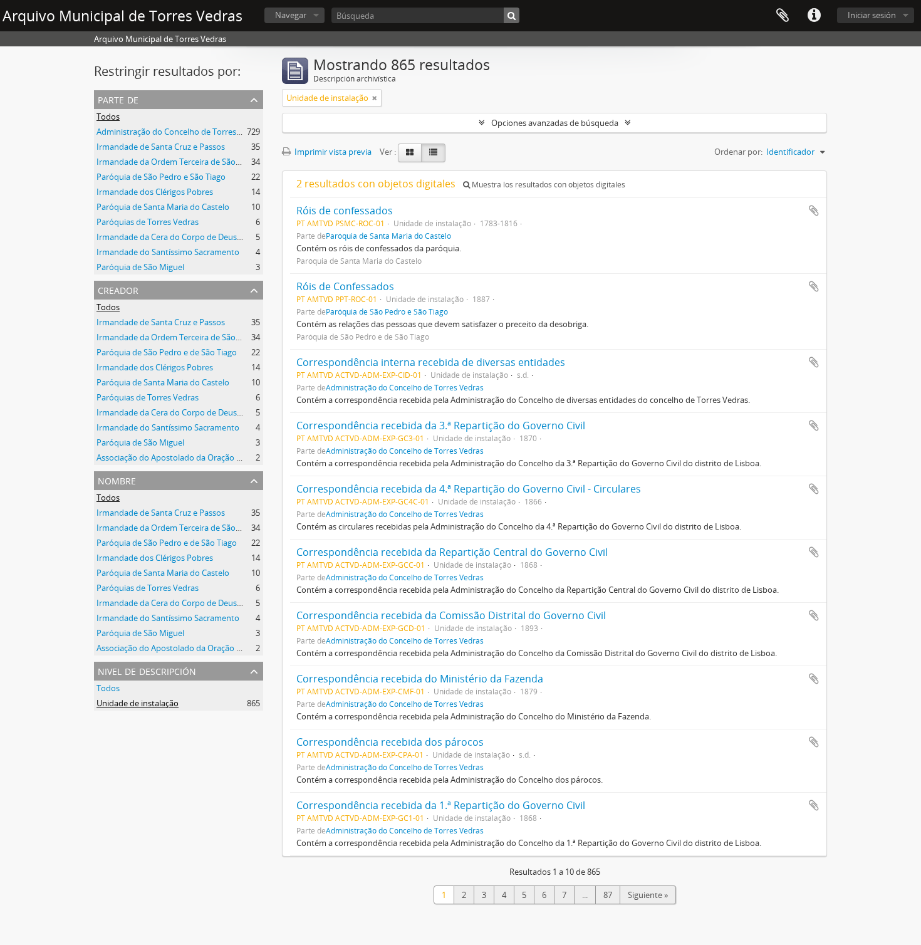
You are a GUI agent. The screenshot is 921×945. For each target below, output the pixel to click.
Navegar (290, 15)
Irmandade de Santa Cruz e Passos (160, 146)
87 (607, 895)
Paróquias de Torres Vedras (147, 221)
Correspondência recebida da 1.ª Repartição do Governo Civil (440, 805)
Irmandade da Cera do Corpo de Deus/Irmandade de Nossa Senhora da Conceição (249, 412)
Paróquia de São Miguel (140, 267)
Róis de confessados (344, 210)
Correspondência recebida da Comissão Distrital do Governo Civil (451, 615)
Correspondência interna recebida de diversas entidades (430, 362)
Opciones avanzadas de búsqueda (554, 122)
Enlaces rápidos (814, 15)
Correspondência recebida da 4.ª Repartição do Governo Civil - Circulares (468, 489)
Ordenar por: (738, 151)
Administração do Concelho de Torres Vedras (180, 131)
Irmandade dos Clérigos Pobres (154, 191)
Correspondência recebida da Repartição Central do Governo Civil (452, 552)
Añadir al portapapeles (814, 210)
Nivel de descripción (147, 670)
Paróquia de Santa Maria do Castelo (162, 206)
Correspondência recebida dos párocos (390, 742)
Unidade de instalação (137, 703)
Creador (118, 289)
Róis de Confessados (345, 286)
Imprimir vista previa (332, 151)
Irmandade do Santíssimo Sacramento (167, 252)
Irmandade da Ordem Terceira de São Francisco (184, 161)
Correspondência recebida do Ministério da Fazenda (419, 679)
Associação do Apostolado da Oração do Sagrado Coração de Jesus (219, 457)
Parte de (118, 98)
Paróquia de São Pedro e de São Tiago (166, 352)
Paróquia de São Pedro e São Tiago (161, 176)
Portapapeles (782, 15)
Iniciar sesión (872, 15)
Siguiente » (648, 895)
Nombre (117, 479)
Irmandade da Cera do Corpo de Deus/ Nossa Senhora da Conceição (223, 237)
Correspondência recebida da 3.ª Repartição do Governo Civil (440, 425)
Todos (108, 116)
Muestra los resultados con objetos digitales (547, 184)
